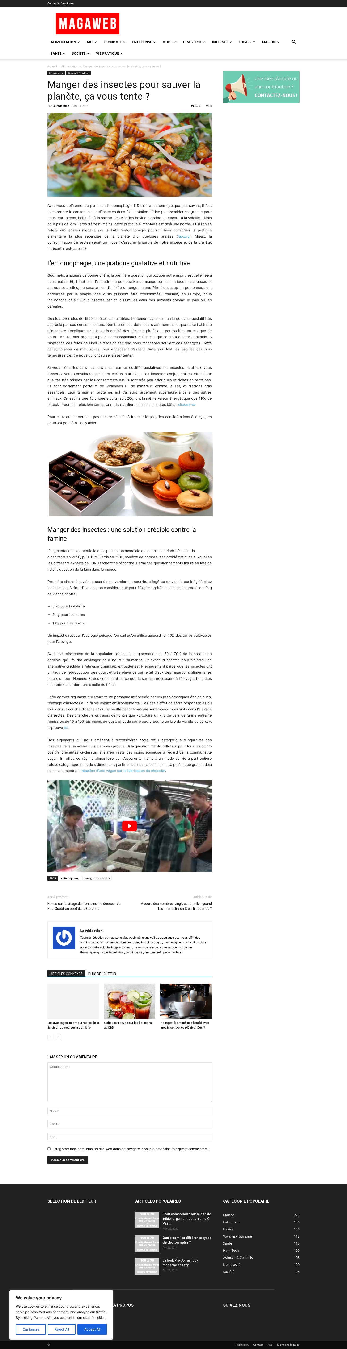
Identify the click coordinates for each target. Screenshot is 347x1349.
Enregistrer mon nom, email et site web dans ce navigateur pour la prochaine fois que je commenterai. (130, 1149)
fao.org (184, 236)
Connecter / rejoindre (60, 3)
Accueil (52, 66)
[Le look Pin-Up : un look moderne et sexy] (147, 1266)
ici (66, 727)
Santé (56, 53)
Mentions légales (288, 1345)
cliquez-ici (187, 404)
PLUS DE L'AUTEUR (102, 974)
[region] (61, 1315)
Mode (167, 42)
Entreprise (142, 42)
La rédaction (61, 105)
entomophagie (70, 878)
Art (90, 42)
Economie (113, 42)
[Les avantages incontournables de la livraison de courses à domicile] (73, 1001)
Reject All (62, 1329)
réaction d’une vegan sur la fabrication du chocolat (123, 770)
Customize (31, 1329)
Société (78, 53)
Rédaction (242, 1345)
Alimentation (63, 42)
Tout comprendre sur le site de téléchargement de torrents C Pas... (187, 1218)
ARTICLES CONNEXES (66, 974)
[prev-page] (50, 1037)
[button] (294, 42)
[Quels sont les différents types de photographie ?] (147, 1243)
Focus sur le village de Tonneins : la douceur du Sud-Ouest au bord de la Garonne (84, 906)
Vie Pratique (107, 53)
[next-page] (58, 1037)
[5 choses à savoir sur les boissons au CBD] (129, 1001)
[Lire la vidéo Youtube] (129, 826)
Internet (220, 42)
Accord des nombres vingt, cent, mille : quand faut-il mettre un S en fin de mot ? (176, 906)
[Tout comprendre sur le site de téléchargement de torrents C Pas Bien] (147, 1220)
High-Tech (192, 42)
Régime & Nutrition (78, 73)
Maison (269, 42)
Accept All (92, 1329)
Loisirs (245, 42)
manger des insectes (97, 878)
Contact (258, 1345)
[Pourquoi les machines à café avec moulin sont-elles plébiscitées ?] (186, 1001)
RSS (270, 1345)
